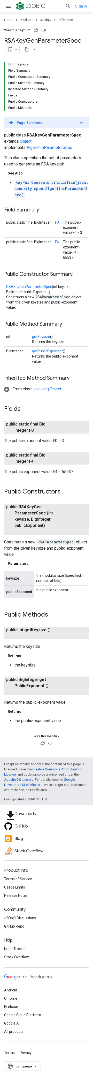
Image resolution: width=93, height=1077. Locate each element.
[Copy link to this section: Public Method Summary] (67, 324)
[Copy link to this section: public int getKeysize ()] (19, 636)
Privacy (26, 1053)
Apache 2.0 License (18, 780)
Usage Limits (14, 887)
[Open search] (68, 6)
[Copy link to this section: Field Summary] (44, 210)
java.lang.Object (47, 388)
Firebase (11, 1007)
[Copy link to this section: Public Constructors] (65, 492)
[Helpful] (36, 30)
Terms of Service (18, 879)
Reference (65, 20)
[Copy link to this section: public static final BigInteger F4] (40, 461)
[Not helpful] (44, 30)
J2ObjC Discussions (20, 918)
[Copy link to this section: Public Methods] (53, 615)
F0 (57, 222)
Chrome (10, 998)
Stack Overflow (16, 957)
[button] (46, 122)
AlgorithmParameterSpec (49, 147)
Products (26, 20)
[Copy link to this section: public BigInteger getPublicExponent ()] (19, 692)
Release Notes (16, 895)
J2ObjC (35, 6)
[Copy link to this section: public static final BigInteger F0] (40, 430)
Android (10, 990)
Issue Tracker (15, 949)
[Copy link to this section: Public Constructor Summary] (78, 274)
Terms (9, 1053)
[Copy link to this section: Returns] (26, 656)
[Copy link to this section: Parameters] (33, 563)
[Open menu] (8, 6)
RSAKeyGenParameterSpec (29, 287)
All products (14, 1031)
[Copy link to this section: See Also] (28, 173)
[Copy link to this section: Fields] (26, 409)
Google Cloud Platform (22, 1015)
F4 (57, 242)
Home (8, 20)
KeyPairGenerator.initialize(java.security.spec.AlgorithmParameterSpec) (51, 188)
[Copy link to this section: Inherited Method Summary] (74, 378)
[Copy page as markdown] (26, 49)
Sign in (81, 6)
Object (26, 141)
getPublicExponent (47, 351)
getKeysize (41, 337)
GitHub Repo (14, 926)
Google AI (12, 1023)
